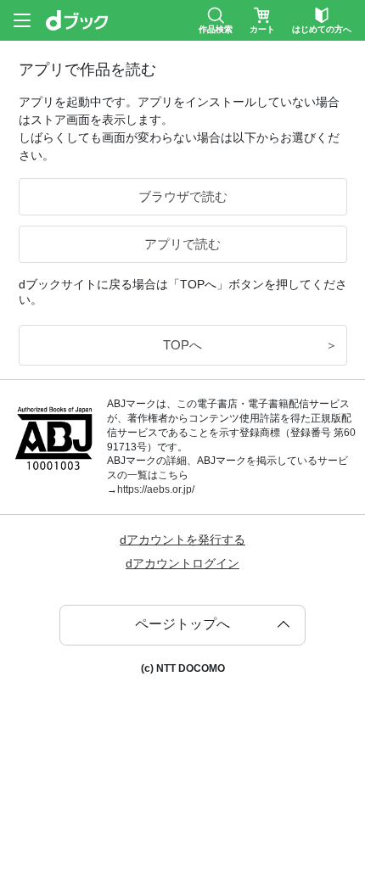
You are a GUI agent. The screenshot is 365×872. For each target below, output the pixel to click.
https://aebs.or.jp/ (155, 489)
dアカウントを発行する (182, 539)
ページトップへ (182, 624)
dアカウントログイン (182, 563)
